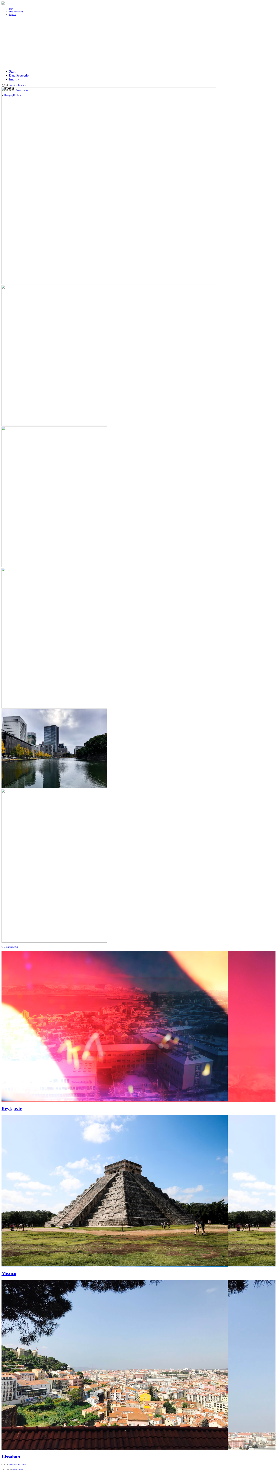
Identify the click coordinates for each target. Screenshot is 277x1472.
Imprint (12, 14)
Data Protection (16, 11)
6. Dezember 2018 (10, 947)
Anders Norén (18, 1469)
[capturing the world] (3, 3)
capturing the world (17, 85)
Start (11, 9)
